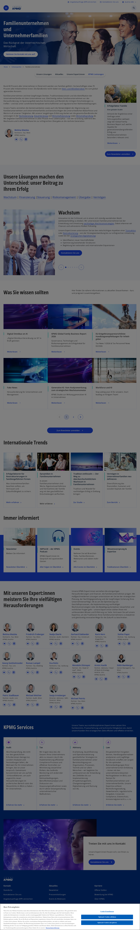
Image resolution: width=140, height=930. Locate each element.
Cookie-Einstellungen (107, 911)
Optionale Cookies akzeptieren (107, 922)
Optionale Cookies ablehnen (107, 917)
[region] (70, 917)
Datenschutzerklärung (52, 928)
